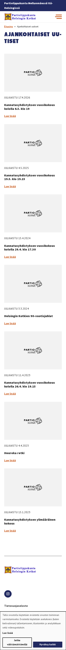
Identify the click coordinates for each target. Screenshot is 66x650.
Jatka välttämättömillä (17, 642)
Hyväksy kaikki (47, 644)
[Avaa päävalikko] (58, 16)
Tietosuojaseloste (16, 605)
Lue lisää (10, 116)
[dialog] (33, 630)
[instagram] (8, 594)
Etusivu (8, 26)
